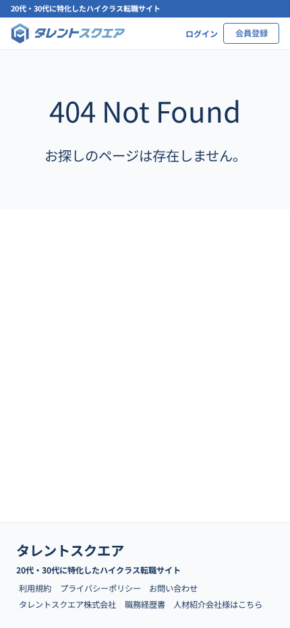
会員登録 (251, 33)
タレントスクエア (70, 550)
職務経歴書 (145, 604)
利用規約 (35, 588)
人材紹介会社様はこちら (217, 604)
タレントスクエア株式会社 (67, 604)
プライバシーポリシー (100, 588)
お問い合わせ (173, 588)
